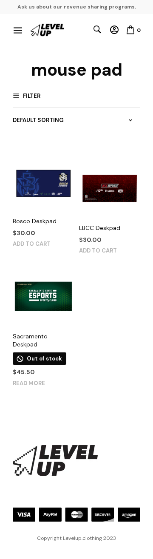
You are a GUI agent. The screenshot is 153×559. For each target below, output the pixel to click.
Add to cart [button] (32, 244)
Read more (29, 383)
